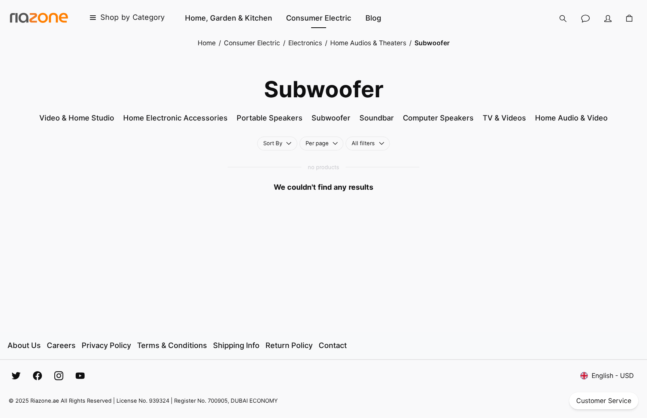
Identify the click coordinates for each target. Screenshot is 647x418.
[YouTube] (80, 375)
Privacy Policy (106, 345)
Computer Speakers (438, 117)
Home (207, 43)
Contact (333, 345)
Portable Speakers (270, 117)
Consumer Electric (252, 43)
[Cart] (629, 19)
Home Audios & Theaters (368, 43)
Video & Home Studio (76, 117)
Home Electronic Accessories (175, 117)
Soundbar (376, 117)
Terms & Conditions (172, 345)
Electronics (305, 43)
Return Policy (289, 345)
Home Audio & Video (571, 117)
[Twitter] (16, 375)
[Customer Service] (585, 19)
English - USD (613, 375)
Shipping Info (236, 345)
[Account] (608, 19)
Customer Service (603, 401)
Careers (61, 345)
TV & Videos (504, 117)
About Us (24, 345)
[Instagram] (58, 375)
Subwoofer (331, 117)
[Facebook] (37, 375)
